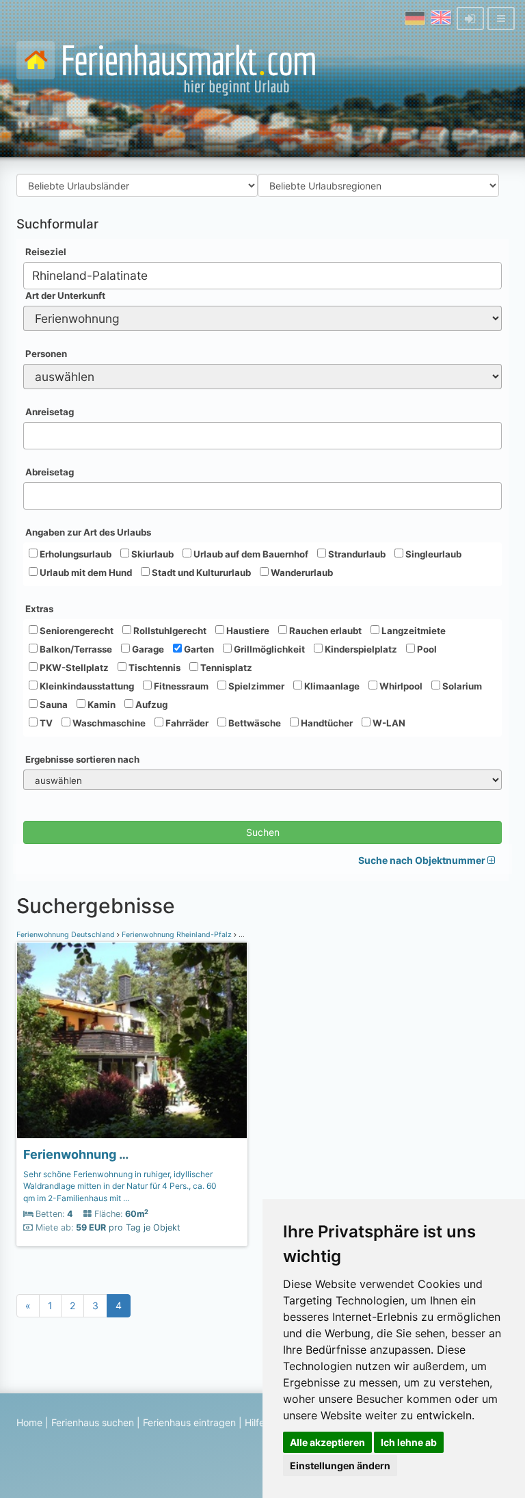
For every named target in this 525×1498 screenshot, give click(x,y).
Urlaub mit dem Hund (85, 572)
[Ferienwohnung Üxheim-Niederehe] (131, 1040)
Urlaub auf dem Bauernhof (249, 554)
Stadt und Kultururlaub (200, 572)
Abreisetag (49, 472)
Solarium (461, 686)
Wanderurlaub (301, 572)
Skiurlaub (151, 554)
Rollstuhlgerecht (168, 630)
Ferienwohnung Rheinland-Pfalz (177, 934)
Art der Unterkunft (65, 295)
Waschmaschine (108, 723)
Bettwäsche (253, 723)
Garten (198, 649)
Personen (46, 353)
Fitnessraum (180, 686)
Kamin (100, 704)
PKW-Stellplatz (73, 667)
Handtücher (326, 723)
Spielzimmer (255, 686)
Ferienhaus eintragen (189, 1422)
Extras (39, 608)
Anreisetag (49, 411)
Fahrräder (185, 723)
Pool (426, 649)
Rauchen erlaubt (324, 630)
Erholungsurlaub (74, 554)
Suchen (263, 832)
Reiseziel (45, 251)
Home (29, 1422)
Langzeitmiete (412, 630)
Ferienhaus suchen (92, 1422)
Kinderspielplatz (360, 649)
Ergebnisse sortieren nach (82, 759)
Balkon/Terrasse (75, 649)
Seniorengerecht (75, 630)
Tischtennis (153, 667)
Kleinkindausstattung (86, 686)
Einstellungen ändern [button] (340, 1465)
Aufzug (150, 704)
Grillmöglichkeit (268, 649)
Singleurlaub (432, 554)
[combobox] (262, 275)
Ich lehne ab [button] (409, 1442)
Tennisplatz (225, 667)
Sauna (53, 704)
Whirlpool (399, 686)
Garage (147, 649)
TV (45, 723)
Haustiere (246, 630)
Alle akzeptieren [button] (327, 1442)
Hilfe (255, 1422)
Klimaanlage (331, 686)
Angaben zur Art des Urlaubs (88, 532)
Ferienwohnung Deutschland (66, 934)
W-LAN (388, 723)
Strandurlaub (356, 554)
